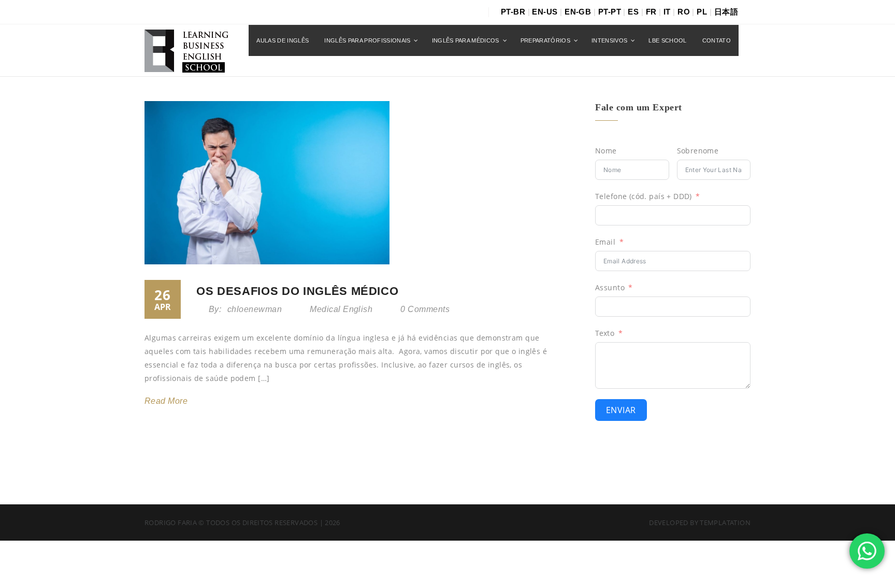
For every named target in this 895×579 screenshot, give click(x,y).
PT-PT (609, 11)
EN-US (544, 11)
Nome (606, 151)
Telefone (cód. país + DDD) (643, 196)
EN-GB (578, 11)
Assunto (610, 287)
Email (605, 242)
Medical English (341, 309)
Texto (604, 333)
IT (667, 11)
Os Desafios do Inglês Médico (297, 291)
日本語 (726, 11)
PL (702, 11)
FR (651, 11)
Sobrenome (698, 151)
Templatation (725, 522)
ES (633, 11)
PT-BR (513, 11)
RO (683, 11)
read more (166, 401)
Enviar (621, 410)
